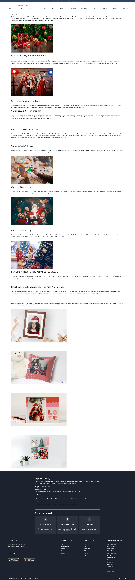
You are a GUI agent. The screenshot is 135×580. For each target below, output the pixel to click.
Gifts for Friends (58, 498)
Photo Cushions (43, 483)
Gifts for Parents (66, 498)
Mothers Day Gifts (111, 550)
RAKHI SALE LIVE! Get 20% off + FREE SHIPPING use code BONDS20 (67, 1)
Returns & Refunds (65, 546)
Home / (14, 14)
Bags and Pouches (85, 8)
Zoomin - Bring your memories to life (16, 544)
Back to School (68, 491)
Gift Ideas (115, 8)
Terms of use (35, 578)
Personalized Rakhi (111, 544)
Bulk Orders (87, 550)
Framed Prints (19, 8)
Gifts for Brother (38, 497)
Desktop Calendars (67, 481)
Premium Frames (58, 481)
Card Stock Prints (62, 8)
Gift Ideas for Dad (52, 491)
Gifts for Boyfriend (43, 498)
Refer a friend (87, 548)
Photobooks (9, 8)
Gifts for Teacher (83, 498)
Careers (63, 548)
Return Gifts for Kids (76, 491)
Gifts (53, 8)
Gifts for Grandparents (74, 498)
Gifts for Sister (45, 497)
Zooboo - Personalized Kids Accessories (17, 546)
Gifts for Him (64, 497)
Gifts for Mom (58, 497)
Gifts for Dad (51, 497)
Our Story (63, 544)
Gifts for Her (70, 497)
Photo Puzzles (49, 483)
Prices (85, 555)
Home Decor (87, 481)
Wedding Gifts (69, 504)
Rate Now (86, 553)
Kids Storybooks (81, 481)
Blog (85, 546)
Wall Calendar (74, 481)
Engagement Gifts (61, 504)
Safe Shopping (64, 550)
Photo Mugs (93, 481)
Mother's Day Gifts (60, 491)
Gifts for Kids (76, 497)
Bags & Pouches (110, 571)
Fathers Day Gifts (111, 546)
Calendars (30, 8)
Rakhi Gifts (37, 491)
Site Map (63, 553)
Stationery (96, 8)
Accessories (105, 8)
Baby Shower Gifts (53, 504)
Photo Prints (73, 8)
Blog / (18, 14)
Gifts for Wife (90, 497)
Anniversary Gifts (38, 504)
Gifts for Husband (82, 497)
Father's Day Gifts (44, 491)
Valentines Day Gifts (112, 553)
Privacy (29, 578)
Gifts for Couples (51, 498)
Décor (45, 8)
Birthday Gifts (46, 504)
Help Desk (86, 544)
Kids (38, 8)
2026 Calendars (110, 559)
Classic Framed (51, 481)
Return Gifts (74, 504)
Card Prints (55, 483)
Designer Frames (44, 481)
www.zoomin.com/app (13, 556)
